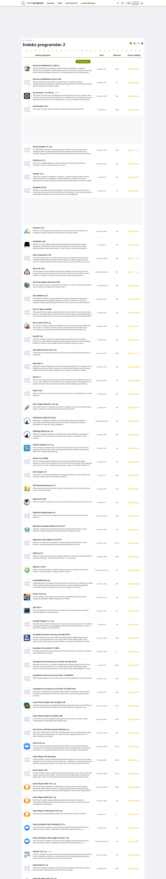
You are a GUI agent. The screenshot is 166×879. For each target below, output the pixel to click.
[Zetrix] (27, 380)
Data (102, 55)
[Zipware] (27, 570)
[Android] (134, 43)
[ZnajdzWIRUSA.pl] (27, 583)
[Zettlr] (27, 394)
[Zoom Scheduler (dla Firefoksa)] (27, 827)
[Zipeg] (27, 502)
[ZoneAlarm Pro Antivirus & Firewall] (27, 692)
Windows (29, 40)
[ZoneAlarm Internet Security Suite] (27, 678)
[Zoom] (27, 746)
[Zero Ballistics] (27, 299)
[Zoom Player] (27, 760)
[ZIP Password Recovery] (27, 488)
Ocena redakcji (134, 55)
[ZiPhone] (27, 556)
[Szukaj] (117, 3)
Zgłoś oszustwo (71, 3)
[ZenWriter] (27, 244)
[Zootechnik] (27, 868)
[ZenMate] (27, 190)
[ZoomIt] (27, 854)
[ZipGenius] (27, 516)
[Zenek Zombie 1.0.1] (27, 150)
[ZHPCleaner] (27, 421)
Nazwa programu (43, 55)
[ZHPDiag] (27, 434)
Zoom (83, 829)
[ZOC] (27, 610)
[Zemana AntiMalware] (27, 69)
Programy (50, 3)
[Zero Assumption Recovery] (27, 285)
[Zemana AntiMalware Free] (27, 82)
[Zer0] (27, 271)
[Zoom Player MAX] (27, 800)
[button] (141, 3)
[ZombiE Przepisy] (27, 624)
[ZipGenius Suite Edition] (27, 543)
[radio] (129, 69)
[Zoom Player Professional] (27, 814)
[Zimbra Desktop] (27, 448)
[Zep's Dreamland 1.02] (27, 258)
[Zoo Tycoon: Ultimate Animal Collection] (27, 732)
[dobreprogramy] (37, 3)
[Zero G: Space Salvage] (27, 312)
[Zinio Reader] (27, 475)
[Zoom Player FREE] (27, 787)
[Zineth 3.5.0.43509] (27, 461)
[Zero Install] (27, 326)
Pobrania (117, 55)
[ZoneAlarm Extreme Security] (27, 638)
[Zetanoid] (27, 366)
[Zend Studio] (27, 109)
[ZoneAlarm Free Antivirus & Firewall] (27, 665)
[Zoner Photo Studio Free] (27, 705)
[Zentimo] (27, 231)
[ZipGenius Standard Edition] (27, 529)
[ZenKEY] (27, 177)
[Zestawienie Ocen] (27, 353)
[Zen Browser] (27, 96)
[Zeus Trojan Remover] (27, 407)
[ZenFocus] (27, 163)
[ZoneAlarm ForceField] (27, 651)
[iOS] (138, 43)
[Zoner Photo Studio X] (27, 719)
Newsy (60, 3)
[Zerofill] (27, 339)
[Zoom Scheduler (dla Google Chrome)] (27, 841)
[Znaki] (27, 597)
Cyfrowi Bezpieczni (88, 3)
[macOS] (142, 43)
